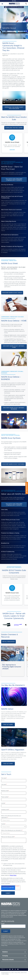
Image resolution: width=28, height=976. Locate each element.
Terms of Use (24, 972)
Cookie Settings (5, 974)
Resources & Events (8, 959)
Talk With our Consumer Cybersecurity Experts (14, 504)
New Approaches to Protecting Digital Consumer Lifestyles (11, 667)
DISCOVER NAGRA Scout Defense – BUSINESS (14, 408)
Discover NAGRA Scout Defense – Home (14, 347)
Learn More (12, 149)
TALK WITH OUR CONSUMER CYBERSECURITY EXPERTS (14, 179)
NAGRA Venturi (7, 709)
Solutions (5, 952)
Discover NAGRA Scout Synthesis (13, 464)
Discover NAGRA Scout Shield (12, 292)
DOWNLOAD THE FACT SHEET (14, 127)
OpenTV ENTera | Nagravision (12, 750)
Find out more (8, 724)
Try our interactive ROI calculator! (15, 7)
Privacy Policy (17, 972)
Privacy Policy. (4, 945)
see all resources (8, 641)
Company (5, 956)
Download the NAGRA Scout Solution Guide (14, 108)
